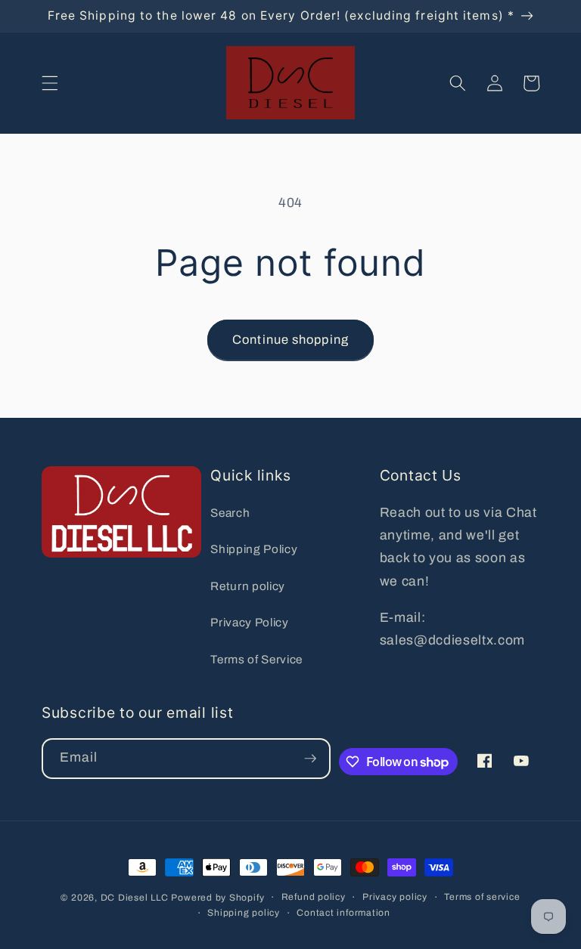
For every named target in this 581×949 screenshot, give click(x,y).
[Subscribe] (310, 758)
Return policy (247, 586)
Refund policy (313, 897)
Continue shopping (290, 339)
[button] (50, 83)
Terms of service (482, 897)
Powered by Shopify (217, 897)
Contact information (343, 912)
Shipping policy (243, 912)
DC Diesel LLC (135, 897)
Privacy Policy (249, 622)
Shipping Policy (253, 549)
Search (230, 512)
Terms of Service (256, 659)
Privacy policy (394, 897)
